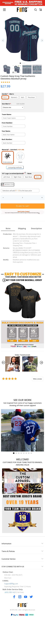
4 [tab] (24, 63)
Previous (3, 40)
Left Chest (6, 177)
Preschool (31, 97)
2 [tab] (21, 63)
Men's (5, 97)
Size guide (20, 104)
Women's (14, 97)
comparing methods (15, 167)
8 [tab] (31, 453)
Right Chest (17, 177)
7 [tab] (29, 453)
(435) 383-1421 (10, 592)
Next (42, 40)
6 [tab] (26, 453)
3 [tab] (23, 63)
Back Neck (28, 177)
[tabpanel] (22, 39)
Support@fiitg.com (11, 583)
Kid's (22, 97)
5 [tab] (23, 453)
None (38, 177)
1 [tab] (20, 63)
